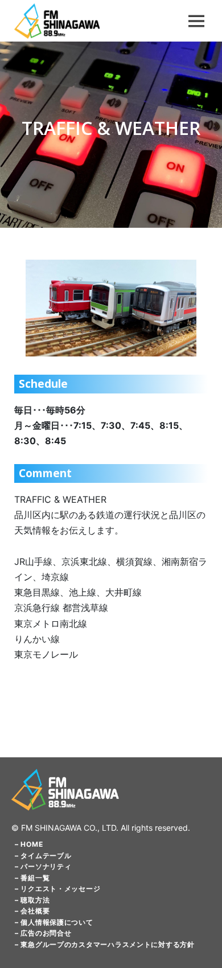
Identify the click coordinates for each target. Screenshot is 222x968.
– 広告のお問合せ (43, 933)
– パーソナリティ (43, 866)
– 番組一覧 (32, 877)
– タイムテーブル (43, 855)
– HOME (29, 844)
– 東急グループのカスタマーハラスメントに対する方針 (105, 944)
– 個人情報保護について (54, 922)
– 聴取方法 (32, 900)
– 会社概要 (32, 911)
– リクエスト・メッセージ (57, 888)
